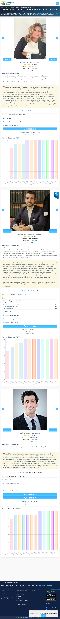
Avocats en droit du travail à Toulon (7, 597)
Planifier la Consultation (12, 315)
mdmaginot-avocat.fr (11, 322)
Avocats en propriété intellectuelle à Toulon (22, 594)
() (34, 64)
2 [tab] (28, 426)
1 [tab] (28, 55)
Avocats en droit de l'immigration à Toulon (22, 589)
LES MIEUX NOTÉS (5, 7)
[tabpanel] (30, 38)
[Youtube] (55, 608)
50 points (39, 13)
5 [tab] (32, 426)
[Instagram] (52, 608)
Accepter (44, 615)
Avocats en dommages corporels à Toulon (22, 600)
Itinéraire (34, 68)
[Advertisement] (30, 570)
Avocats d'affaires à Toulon (7, 589)
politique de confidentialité (50, 613)
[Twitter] (49, 608)
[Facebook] (46, 608)
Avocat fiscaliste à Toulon (37, 589)
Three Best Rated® (27, 617)
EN (33, 7)
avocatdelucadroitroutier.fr (12, 490)
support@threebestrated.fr (53, 605)
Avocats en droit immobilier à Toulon (21, 605)
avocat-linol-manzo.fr (11, 125)
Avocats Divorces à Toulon (6, 593)
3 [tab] (30, 227)
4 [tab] (31, 227)
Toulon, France (45, 586)
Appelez (8, 59)
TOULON (12, 7)
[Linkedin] (46, 609)
